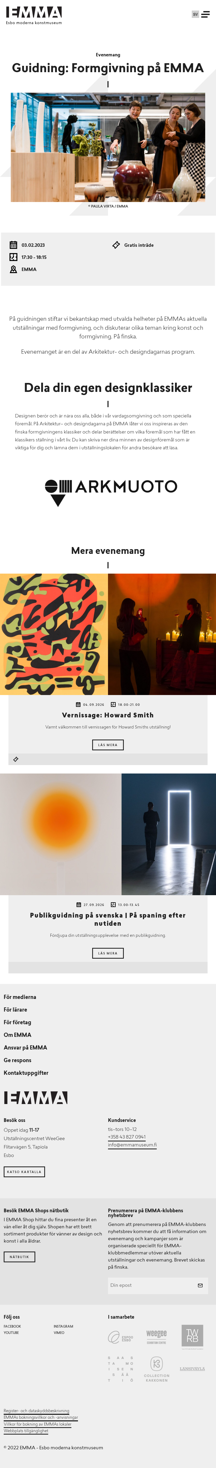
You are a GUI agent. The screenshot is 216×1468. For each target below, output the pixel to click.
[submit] (200, 1286)
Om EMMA (17, 1035)
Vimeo (59, 1333)
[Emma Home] (34, 12)
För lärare (15, 1010)
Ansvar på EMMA (25, 1048)
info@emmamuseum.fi (132, 1145)
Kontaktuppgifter (26, 1073)
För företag (17, 1023)
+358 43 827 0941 (127, 1137)
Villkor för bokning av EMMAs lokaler (37, 1424)
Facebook (12, 1326)
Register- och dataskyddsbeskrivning (36, 1411)
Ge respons (17, 1060)
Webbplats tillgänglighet (26, 1431)
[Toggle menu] (205, 14)
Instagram (63, 1326)
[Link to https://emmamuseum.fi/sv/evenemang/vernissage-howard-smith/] (108, 634)
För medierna (20, 997)
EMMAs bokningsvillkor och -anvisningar (41, 1418)
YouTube (11, 1333)
